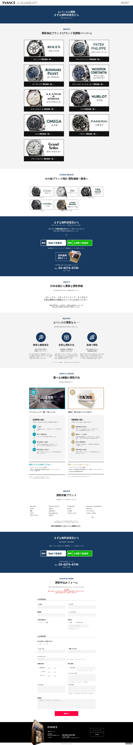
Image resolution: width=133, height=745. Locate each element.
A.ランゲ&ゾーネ (53, 513)
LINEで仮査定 (70, 541)
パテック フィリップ (54, 506)
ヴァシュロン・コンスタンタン (94, 506)
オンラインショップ (97, 730)
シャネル (41, 210)
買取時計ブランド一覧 (66, 210)
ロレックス (33, 506)
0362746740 (68, 268)
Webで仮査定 (62, 541)
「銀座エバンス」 (41, 429)
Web (55, 231)
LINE (58, 231)
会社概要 (97, 734)
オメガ (69, 508)
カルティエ (41, 197)
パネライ (51, 508)
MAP (50, 737)
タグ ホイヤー (91, 197)
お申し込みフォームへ (66, 17)
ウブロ (31, 508)
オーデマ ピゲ (71, 506)
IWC (66, 197)
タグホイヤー (52, 510)
